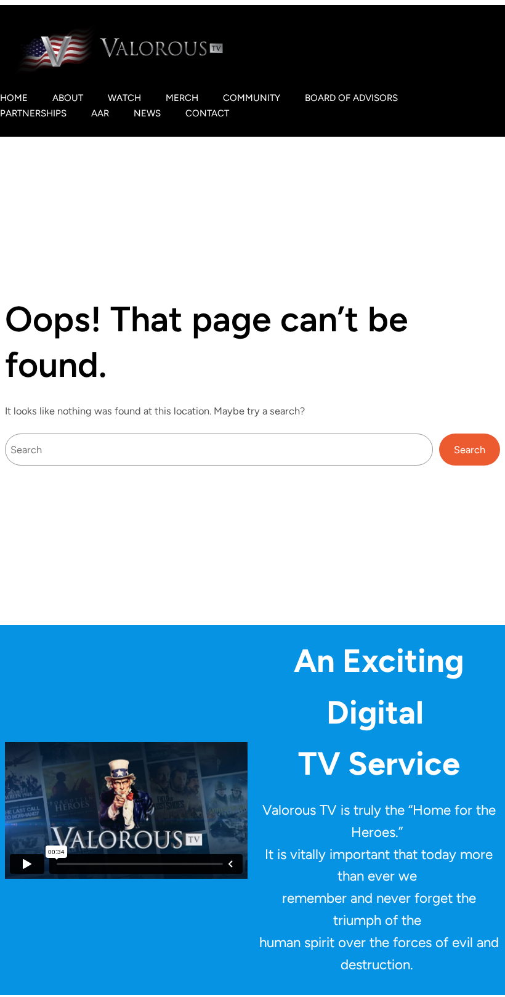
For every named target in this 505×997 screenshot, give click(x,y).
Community (251, 97)
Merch (182, 97)
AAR (100, 113)
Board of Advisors (351, 97)
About (67, 97)
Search (469, 449)
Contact (207, 113)
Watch (124, 97)
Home (14, 97)
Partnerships (33, 113)
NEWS (147, 113)
